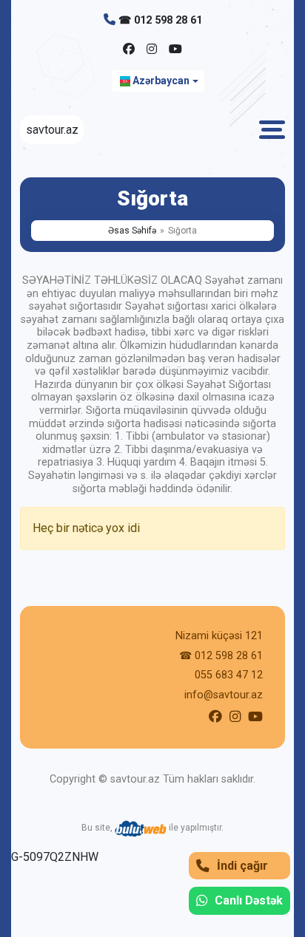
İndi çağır (242, 866)
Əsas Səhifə (132, 230)
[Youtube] (175, 49)
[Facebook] (129, 49)
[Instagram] (152, 49)
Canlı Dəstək (249, 900)
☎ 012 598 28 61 (160, 20)
